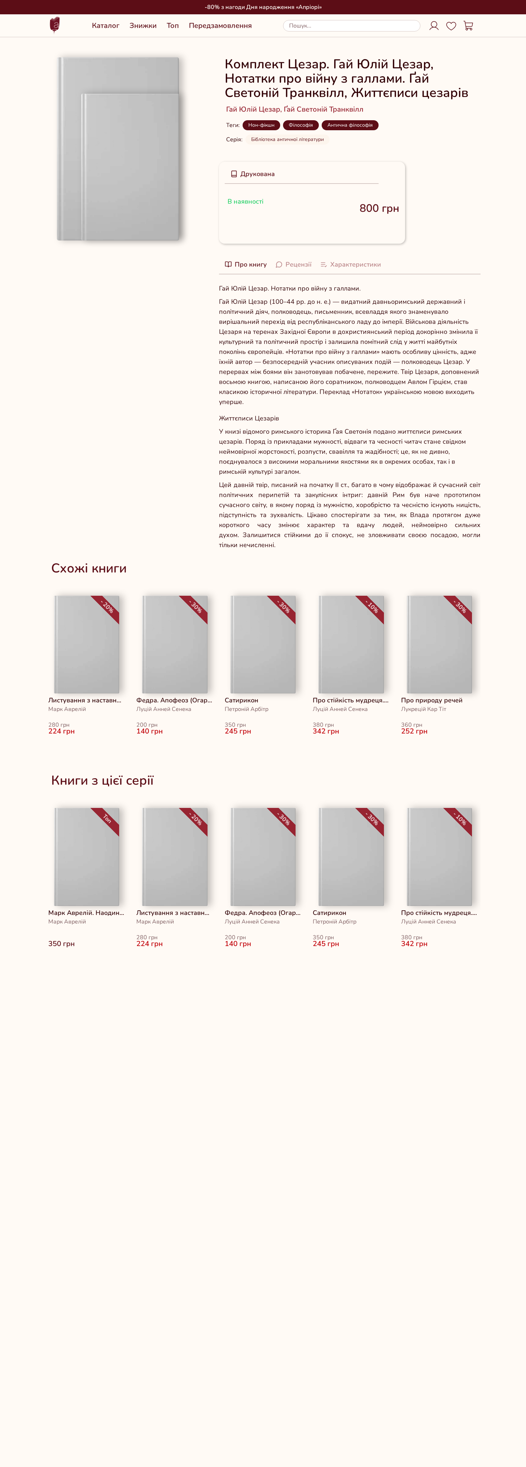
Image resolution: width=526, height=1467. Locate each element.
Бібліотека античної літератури (287, 139)
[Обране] (451, 26)
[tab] (252, 174)
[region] (263, 669)
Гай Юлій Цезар (255, 109)
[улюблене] (64, 606)
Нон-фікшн (261, 125)
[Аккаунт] (434, 26)
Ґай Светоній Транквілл (324, 109)
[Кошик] (468, 26)
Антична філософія (350, 125)
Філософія (301, 125)
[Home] (54, 26)
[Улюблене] (391, 176)
